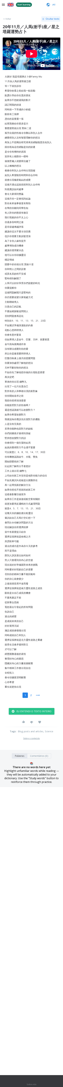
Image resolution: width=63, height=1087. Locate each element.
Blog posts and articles (31, 731)
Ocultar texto (52, 18)
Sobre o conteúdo (31, 738)
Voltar (8, 19)
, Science (48, 731)
